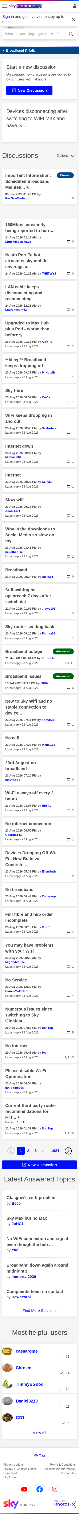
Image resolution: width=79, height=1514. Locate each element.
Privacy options (13, 1464)
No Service (16, 980)
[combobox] (36, 34)
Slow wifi (14, 500)
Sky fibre (14, 390)
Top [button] (42, 1455)
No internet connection (28, 823)
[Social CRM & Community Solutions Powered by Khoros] (65, 1504)
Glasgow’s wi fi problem (31, 1197)
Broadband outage (23, 651)
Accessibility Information (60, 1468)
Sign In (74, 7)
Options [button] (62, 155)
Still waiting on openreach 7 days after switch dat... (28, 596)
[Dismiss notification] (73, 19)
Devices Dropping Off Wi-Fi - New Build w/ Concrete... (30, 858)
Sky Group (10, 1477)
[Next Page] (68, 1151)
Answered (63, 651)
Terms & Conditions (63, 1464)
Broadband (16, 570)
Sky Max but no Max (27, 1218)
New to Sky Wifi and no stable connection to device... (28, 707)
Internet (13, 475)
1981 (55, 1151)
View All (39, 1433)
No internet (16, 1045)
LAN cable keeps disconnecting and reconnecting (23, 293)
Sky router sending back (29, 626)
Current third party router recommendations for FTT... (30, 1111)
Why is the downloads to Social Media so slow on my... (30, 535)
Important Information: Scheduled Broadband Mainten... (28, 181)
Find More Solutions (39, 1310)
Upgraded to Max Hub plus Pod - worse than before (27, 329)
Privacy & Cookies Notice (20, 1468)
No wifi (12, 738)
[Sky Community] (26, 6)
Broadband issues (23, 676)
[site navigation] (4, 6)
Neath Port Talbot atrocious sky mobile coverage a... (26, 260)
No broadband (19, 889)
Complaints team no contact (35, 1291)
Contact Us (68, 1473)
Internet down (19, 446)
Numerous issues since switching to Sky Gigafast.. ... (28, 1015)
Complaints (10, 1473)
